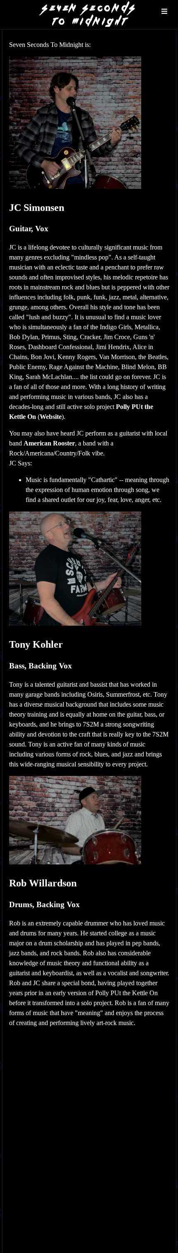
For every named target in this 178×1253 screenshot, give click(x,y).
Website (51, 416)
